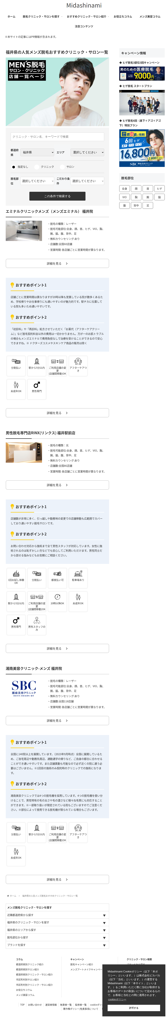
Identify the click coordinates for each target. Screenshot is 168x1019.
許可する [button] (133, 1008)
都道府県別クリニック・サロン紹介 (34, 974)
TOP (22, 1004)
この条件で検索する (57, 196)
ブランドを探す (16, 945)
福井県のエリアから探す (21, 930)
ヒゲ (159, 188)
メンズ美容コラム (25, 994)
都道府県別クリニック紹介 (30, 964)
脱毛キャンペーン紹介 (81, 964)
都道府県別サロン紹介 (27, 969)
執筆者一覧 (66, 1004)
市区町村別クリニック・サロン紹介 (34, 984)
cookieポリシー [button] (117, 999)
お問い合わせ (35, 1004)
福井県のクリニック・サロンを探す (28, 922)
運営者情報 (51, 1004)
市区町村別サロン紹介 (27, 979)
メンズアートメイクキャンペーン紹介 (89, 969)
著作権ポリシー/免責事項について (80, 1008)
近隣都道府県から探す (20, 915)
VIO (124, 197)
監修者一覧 (81, 1004)
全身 (124, 188)
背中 (136, 205)
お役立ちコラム (24, 989)
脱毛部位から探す (17, 937)
